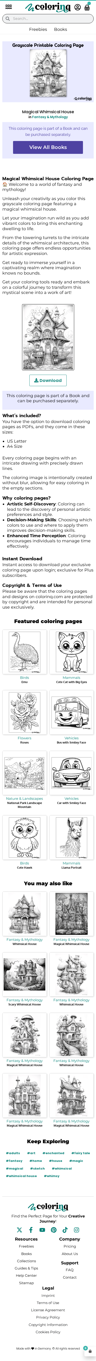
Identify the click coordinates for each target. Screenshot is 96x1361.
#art (31, 1153)
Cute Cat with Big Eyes (71, 682)
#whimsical (62, 1168)
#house (55, 1161)
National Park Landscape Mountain (24, 805)
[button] (6, 7)
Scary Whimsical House (24, 1004)
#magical (14, 1168)
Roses (24, 742)
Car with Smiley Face (71, 803)
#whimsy (51, 1176)
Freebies (38, 29)
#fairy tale (80, 1153)
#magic (76, 1161)
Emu (24, 682)
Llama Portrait (72, 867)
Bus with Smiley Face (71, 742)
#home (35, 1161)
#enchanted (53, 1153)
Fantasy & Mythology (50, 117)
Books (60, 29)
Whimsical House (25, 944)
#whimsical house (21, 1176)
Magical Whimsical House (71, 944)
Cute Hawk (24, 867)
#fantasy (14, 1161)
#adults (13, 1153)
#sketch (37, 1168)
